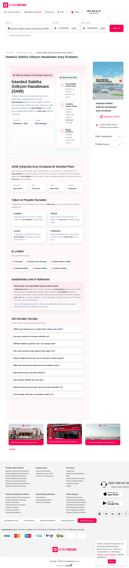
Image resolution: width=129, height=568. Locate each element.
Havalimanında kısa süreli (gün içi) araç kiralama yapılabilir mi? (38, 387)
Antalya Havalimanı (12, 507)
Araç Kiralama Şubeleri (44, 500)
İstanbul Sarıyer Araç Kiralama (16, 486)
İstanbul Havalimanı (12, 502)
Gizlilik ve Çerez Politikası (106, 555)
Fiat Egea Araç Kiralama (74, 497)
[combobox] (77, 12)
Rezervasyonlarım (14, 12)
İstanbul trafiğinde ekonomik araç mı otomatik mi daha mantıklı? (38, 358)
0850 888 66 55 (94, 12)
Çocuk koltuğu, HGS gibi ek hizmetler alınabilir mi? (33, 394)
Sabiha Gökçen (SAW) (61, 262)
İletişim (68, 486)
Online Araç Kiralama (43, 502)
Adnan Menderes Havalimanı (16, 505)
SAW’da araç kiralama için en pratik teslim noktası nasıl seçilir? (38, 329)
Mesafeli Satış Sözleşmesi (75, 473)
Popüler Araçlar (102, 144)
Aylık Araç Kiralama (47, 521)
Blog (67, 476)
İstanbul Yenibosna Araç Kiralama (17, 471)
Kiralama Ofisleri (60, 268)
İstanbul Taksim (41, 268)
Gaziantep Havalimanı (13, 512)
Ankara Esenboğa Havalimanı (16, 500)
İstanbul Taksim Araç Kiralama (16, 476)
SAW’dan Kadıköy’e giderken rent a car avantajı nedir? (34, 344)
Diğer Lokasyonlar (103, 136)
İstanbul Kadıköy (21, 268)
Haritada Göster (112, 116)
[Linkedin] (112, 514)
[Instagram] (99, 514)
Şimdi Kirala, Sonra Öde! (44, 473)
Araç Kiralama (41, 497)
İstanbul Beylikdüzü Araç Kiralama (17, 473)
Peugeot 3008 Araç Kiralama (76, 512)
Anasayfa (18, 262)
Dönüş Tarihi (85, 23)
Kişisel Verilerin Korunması (75, 478)
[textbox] (77, 12)
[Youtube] (119, 514)
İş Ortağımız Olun (11, 521)
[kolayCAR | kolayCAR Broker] (64, 565)
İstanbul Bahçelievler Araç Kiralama (18, 483)
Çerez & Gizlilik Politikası (74, 481)
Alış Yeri (8, 23)
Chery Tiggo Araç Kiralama (75, 510)
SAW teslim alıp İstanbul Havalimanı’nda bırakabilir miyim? (36, 365)
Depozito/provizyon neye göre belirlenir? (29, 373)
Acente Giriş (49, 12)
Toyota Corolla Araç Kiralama (76, 502)
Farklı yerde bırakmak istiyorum (20, 35)
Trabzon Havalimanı (12, 510)
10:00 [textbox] (73, 28)
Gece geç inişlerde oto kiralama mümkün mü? (31, 336)
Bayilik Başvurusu (87, 521)
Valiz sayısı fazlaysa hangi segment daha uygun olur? (34, 351)
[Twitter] (106, 514)
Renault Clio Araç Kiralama (75, 500)
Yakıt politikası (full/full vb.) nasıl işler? (28, 380)
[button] (12, 449)
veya (32, 12)
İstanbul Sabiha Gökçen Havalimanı (18, 497)
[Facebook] (125, 514)
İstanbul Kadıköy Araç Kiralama (16, 478)
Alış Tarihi (55, 23)
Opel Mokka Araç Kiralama (75, 507)
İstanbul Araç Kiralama (38, 262)
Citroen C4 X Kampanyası (45, 476)
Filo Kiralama (29, 521)
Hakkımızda (70, 471)
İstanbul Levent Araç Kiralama (16, 481)
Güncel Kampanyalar (43, 471)
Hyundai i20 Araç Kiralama (75, 505)
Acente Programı (67, 521)
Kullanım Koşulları (72, 483)
